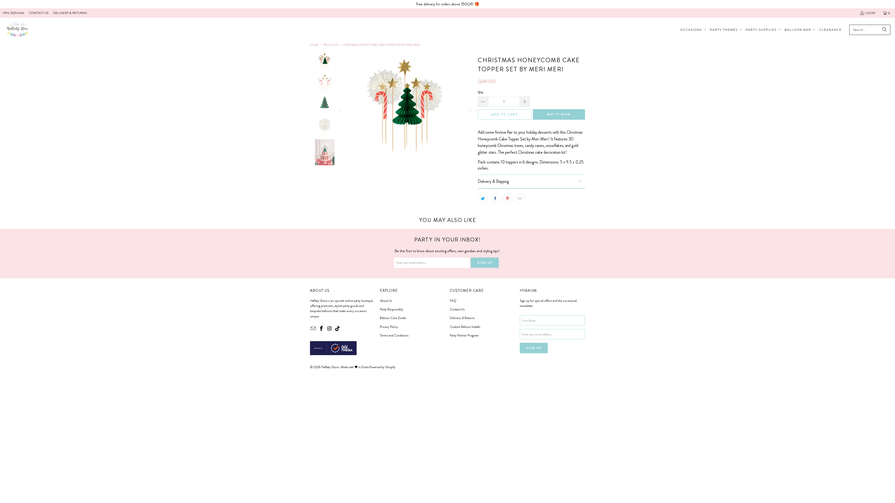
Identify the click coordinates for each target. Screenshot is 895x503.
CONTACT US (38, 13)
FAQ (453, 300)
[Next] (469, 111)
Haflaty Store (330, 367)
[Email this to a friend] (520, 199)
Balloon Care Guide (393, 318)
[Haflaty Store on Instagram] (329, 329)
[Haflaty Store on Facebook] (321, 329)
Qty (480, 92)
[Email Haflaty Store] (313, 329)
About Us (386, 300)
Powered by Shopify (382, 367)
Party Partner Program (464, 335)
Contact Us (457, 309)
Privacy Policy (389, 326)
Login (870, 13)
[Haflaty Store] (17, 30)
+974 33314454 (13, 13)
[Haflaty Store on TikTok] (337, 329)
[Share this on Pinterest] (508, 199)
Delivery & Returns (462, 318)
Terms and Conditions (394, 335)
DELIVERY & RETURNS (70, 13)
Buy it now (559, 114)
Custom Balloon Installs (465, 326)
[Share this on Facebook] (495, 199)
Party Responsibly (391, 309)
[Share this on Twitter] (483, 199)
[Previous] (341, 111)
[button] (726, 30)
